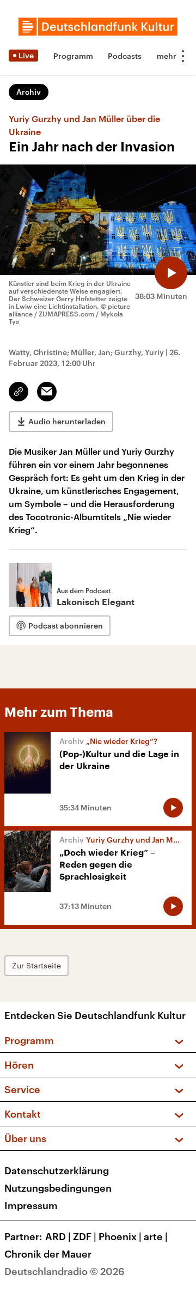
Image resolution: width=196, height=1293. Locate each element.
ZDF (84, 1236)
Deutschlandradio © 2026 (64, 1271)
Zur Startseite (36, 965)
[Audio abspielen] (171, 273)
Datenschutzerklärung (56, 1170)
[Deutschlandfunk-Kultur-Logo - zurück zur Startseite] (98, 26)
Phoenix (120, 1236)
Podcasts (125, 55)
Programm (73, 55)
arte (156, 1236)
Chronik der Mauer (47, 1254)
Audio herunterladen (67, 421)
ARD (58, 1236)
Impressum (31, 1205)
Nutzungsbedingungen (58, 1188)
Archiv (28, 91)
